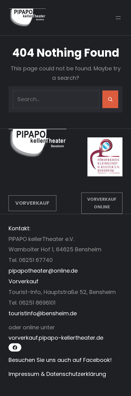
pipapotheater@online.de (43, 270)
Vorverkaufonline (101, 203)
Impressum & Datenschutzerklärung (57, 374)
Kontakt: (19, 228)
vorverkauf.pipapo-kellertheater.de (56, 337)
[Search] (110, 99)
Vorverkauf (32, 203)
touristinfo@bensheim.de (43, 313)
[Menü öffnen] (118, 17)
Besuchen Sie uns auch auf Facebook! (60, 360)
